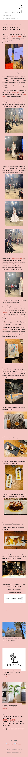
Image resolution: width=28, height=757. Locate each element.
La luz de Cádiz (8, 640)
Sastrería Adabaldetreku (18, 258)
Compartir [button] (4, 610)
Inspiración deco (9, 706)
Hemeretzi (5, 312)
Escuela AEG (15, 92)
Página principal (7, 18)
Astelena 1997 (5, 329)
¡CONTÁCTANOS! (8, 720)
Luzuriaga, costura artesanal (11, 673)
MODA (16, 18)
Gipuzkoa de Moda (15, 36)
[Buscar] (25, 2)
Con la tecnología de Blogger (15, 749)
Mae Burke (18, 752)
